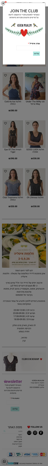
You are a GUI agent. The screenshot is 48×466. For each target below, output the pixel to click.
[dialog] (24, 233)
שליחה (36, 53)
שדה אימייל (34, 43)
